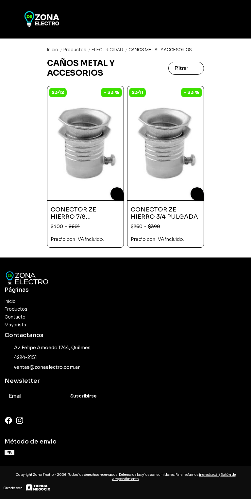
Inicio (54, 49)
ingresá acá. (209, 475)
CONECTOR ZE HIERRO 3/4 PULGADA (164, 213)
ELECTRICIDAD (109, 49)
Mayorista (15, 324)
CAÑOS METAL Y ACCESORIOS (160, 49)
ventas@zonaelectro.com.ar (47, 367)
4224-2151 (25, 357)
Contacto (15, 317)
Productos (76, 49)
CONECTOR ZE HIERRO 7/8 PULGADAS (73, 213)
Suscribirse (83, 396)
